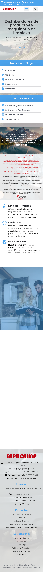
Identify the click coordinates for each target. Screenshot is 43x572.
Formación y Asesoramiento (19, 105)
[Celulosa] (3, 75)
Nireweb (36, 568)
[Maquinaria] (3, 84)
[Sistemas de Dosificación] (3, 110)
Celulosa (9, 75)
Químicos (10, 70)
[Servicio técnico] (3, 119)
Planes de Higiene (14, 115)
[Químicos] (3, 70)
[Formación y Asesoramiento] (3, 105)
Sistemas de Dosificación (17, 110)
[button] (26, 9)
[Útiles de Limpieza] (3, 79)
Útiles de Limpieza (14, 79)
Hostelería (10, 89)
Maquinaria (11, 84)
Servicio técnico (13, 119)
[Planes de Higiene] (3, 114)
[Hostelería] (3, 88)
